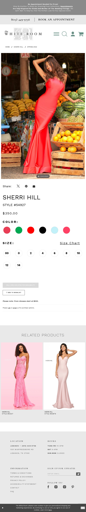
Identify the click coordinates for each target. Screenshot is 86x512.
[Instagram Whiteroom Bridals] (65, 487)
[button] (64, 34)
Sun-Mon (52, 453)
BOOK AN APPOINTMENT (56, 19)
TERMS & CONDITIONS (21, 473)
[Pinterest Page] (73, 487)
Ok (83, 508)
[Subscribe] (78, 474)
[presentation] (22, 376)
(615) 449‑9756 (29, 446)
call (9, 308)
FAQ (12, 491)
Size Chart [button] (70, 243)
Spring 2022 (32, 47)
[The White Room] (23, 34)
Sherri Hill (18, 47)
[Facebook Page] (48, 487)
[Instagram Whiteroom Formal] (56, 487)
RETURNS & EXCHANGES (21, 477)
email (15, 308)
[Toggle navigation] (56, 34)
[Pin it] (26, 186)
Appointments (66, 6)
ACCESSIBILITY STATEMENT (23, 484)
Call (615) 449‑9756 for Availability (20, 285)
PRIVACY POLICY (17, 480)
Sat (49, 449)
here (50, 510)
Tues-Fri (52, 446)
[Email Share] (34, 186)
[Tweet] (18, 186)
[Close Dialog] (2, 508)
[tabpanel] (43, 116)
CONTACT (14, 488)
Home (7, 47)
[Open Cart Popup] (81, 34)
